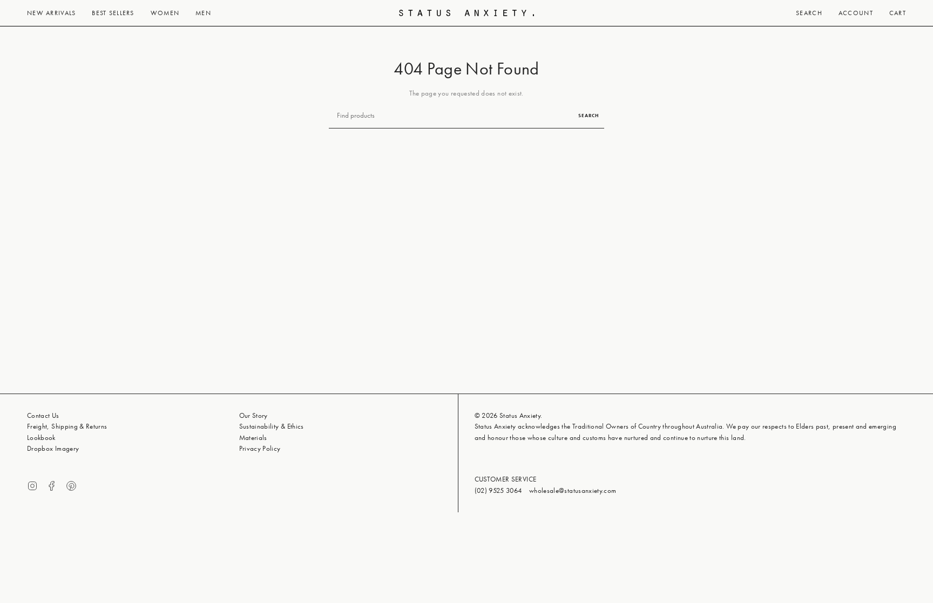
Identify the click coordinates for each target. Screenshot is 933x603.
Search (588, 115)
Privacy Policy (260, 448)
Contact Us (43, 415)
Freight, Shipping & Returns (67, 426)
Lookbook (41, 437)
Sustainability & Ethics (271, 426)
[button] (51, 13)
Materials (253, 437)
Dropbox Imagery (53, 448)
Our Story (253, 415)
